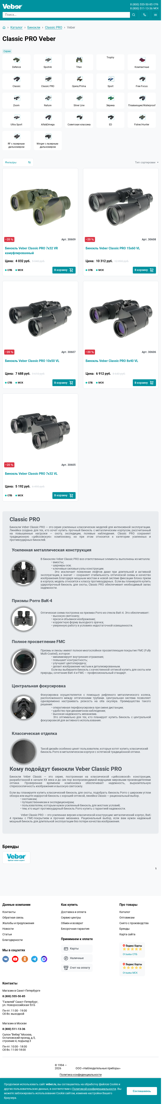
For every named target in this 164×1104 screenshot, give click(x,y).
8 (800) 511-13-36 (141, 8)
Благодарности (12, 939)
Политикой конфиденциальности (94, 1088)
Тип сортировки (145, 162)
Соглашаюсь (142, 1091)
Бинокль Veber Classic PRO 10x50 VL (32, 361)
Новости (8, 928)
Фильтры (10, 162)
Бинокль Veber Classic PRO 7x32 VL (31, 474)
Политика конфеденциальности (81, 1074)
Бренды (124, 928)
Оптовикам (126, 917)
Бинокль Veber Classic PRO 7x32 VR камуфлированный (31, 250)
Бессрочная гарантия (75, 928)
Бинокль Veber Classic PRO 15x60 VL (113, 248)
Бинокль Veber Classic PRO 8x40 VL (112, 361)
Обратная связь (13, 917)
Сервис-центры (71, 917)
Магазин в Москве (14, 1023)
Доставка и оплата (73, 912)
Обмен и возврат (72, 923)
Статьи (7, 934)
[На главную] (4, 27)
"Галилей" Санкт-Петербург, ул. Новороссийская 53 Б (20, 1003)
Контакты (9, 912)
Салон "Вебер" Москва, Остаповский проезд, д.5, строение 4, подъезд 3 (18, 1038)
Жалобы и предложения (18, 923)
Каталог (124, 912)
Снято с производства (134, 923)
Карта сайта (127, 934)
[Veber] (16, 857)
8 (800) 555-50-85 (141, 4)
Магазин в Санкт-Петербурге (21, 990)
